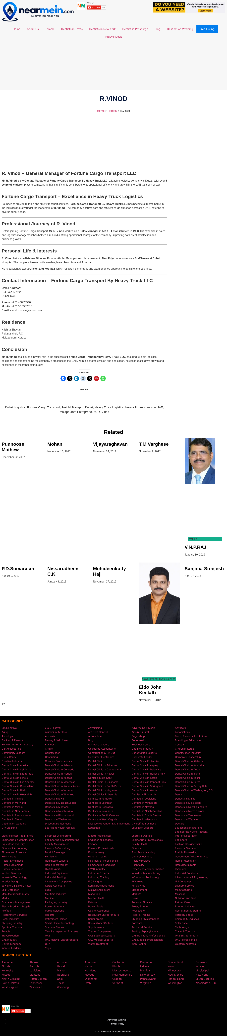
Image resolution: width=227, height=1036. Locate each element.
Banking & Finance (12, 740)
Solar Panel (181, 923)
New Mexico (175, 974)
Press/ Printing (140, 906)
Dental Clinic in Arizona (58, 765)
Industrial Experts (98, 873)
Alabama (7, 962)
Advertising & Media (143, 727)
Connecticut (175, 962)
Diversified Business (144, 823)
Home (16, 29)
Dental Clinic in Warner (145, 790)
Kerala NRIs (138, 885)
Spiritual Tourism (12, 927)
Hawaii (61, 966)
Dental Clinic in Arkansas (102, 765)
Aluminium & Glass (56, 732)
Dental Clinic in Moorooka (60, 782)
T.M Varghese (154, 444)
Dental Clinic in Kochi (187, 777)
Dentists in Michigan (100, 802)
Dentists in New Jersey (15, 811)
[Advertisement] (113, 65)
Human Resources (12, 869)
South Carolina (204, 978)
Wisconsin (35, 987)
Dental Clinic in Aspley (145, 765)
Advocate (180, 727)
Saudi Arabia (95, 919)
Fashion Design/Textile (188, 844)
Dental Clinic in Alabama (189, 761)
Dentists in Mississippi (188, 802)
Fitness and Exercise (14, 852)
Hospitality (138, 864)
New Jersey (147, 974)
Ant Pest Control (98, 732)
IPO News (137, 881)
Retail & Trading (141, 914)
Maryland (90, 970)
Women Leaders (11, 948)
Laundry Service (184, 885)
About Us (33, 29)
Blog (157, 29)
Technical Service (142, 927)
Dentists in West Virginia (102, 819)
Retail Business (184, 914)
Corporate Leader (142, 757)
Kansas (199, 966)
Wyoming (63, 987)
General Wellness (142, 856)
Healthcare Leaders (56, 860)
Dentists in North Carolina (147, 811)
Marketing (94, 894)
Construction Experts (144, 752)
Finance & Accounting (14, 848)
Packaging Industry (56, 902)
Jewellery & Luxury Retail (16, 885)
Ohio (60, 978)
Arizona (62, 962)
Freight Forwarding (186, 852)
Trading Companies (99, 931)
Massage (180, 894)
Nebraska (63, 974)
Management (139, 889)
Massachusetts (121, 970)
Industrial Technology (14, 877)
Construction (52, 752)
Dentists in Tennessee (188, 815)
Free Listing (207, 29)
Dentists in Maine (185, 798)
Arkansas (90, 962)
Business (50, 744)
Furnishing (51, 856)
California (118, 962)
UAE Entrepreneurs (186, 935)
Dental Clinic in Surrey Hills (191, 786)
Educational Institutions (188, 827)
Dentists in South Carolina (103, 815)
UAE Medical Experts (100, 939)
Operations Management (16, 902)
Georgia (34, 966)
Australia (50, 736)
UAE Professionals (186, 939)
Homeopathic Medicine (101, 864)
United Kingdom (11, 943)
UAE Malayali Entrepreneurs (61, 939)
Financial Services (185, 848)
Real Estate (138, 910)
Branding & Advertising (188, 740)
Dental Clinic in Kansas (58, 777)
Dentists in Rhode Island (59, 815)
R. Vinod (103, 412)
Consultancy (9, 757)
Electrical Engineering (58, 835)
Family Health (140, 844)
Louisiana (35, 970)
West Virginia (10, 987)
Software (137, 923)
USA (47, 943)
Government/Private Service (191, 856)
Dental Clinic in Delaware (146, 769)
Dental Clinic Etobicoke (145, 761)
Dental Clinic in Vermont (59, 790)
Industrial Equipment (57, 873)
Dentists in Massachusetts (60, 802)
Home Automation (185, 860)
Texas (60, 983)
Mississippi (202, 970)
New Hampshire (122, 974)
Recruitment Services (14, 914)
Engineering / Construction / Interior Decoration (191, 833)
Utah (88, 983)
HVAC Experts (53, 869)
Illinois (116, 966)
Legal (48, 889)
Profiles (112, 110)
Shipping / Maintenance (145, 919)
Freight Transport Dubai (77, 407)
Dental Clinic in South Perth (104, 786)
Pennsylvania (148, 978)
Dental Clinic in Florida (58, 773)
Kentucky (7, 970)
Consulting (51, 757)
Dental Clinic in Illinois (15, 777)
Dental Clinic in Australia (189, 765)
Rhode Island (176, 978)
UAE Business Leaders (101, 935)
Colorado (146, 962)
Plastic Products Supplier (16, 906)
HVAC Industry (96, 869)
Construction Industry (188, 752)
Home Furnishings (12, 864)
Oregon (117, 978)
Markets (136, 894)
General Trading (97, 856)
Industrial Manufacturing (146, 873)
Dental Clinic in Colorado (59, 769)
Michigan (145, 970)
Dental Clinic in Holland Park (148, 773)
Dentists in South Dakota (146, 815)
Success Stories (54, 927)
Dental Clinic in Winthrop (59, 794)
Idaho (88, 966)
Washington (175, 983)
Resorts (49, 914)
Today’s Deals (113, 36)
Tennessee (36, 983)
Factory (92, 844)
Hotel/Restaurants (185, 864)
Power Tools (95, 906)
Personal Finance (142, 902)
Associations (182, 732)
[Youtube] (118, 997)
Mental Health (96, 898)
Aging (5, 732)
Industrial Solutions (186, 873)
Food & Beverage (55, 852)
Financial (137, 848)
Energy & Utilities (142, 835)
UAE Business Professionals (148, 935)
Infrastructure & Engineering (191, 877)
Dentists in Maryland (14, 802)
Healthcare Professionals (103, 860)
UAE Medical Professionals (147, 939)
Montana (34, 974)
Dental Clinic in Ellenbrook (17, 773)
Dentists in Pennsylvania (16, 815)
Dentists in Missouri (13, 806)
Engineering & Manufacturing (62, 839)
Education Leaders (142, 827)
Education (94, 827)
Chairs (49, 748)
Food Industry (96, 852)
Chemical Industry (142, 748)
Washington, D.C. (206, 983)
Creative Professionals (58, 761)
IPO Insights (95, 881)
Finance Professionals (101, 848)
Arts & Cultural (140, 732)
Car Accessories (11, 748)
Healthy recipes (141, 860)
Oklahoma (91, 978)
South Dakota (10, 983)
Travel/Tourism (10, 935)
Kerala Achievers (55, 885)
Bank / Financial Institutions (191, 736)
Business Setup (141, 744)
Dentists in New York (102, 29)
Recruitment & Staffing (188, 910)
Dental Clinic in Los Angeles (18, 782)
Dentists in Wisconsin (144, 819)
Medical (49, 898)
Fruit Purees (9, 856)
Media (5, 898)
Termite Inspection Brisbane (61, 931)
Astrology (7, 736)
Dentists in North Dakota (189, 811)
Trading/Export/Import (145, 931)
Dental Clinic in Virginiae (102, 790)
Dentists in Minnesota (144, 802)
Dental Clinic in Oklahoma (103, 782)
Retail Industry (10, 919)
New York (201, 974)
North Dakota (38, 978)
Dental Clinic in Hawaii (101, 773)
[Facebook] (108, 997)
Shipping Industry (12, 923)
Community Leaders (13, 752)
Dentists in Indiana (12, 798)
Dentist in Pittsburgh (135, 29)
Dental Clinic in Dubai (187, 769)
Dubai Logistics (15, 407)
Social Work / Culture (100, 923)
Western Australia (185, 943)
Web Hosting (139, 943)
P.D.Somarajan (18, 568)
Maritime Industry (55, 894)
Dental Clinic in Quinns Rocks (62, 786)
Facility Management (57, 844)
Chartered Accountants (102, 748)
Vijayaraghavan (110, 444)
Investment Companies (58, 881)
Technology (182, 927)
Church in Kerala (184, 748)
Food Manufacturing (143, 852)
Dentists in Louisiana (144, 798)
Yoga (48, 948)
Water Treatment (98, 943)
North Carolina (11, 978)
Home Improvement (56, 864)
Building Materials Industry (17, 744)
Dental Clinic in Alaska (15, 765)
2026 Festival (53, 727)
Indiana (144, 966)
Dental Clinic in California (16, 769)
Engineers (181, 839)
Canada (179, 744)
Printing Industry (185, 906)
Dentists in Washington (58, 819)
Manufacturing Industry (15, 894)
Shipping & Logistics (187, 919)
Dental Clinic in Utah (14, 790)
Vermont (117, 983)
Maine (60, 970)
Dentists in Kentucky (100, 798)
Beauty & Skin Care (56, 740)
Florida (6, 966)
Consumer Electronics (101, 757)
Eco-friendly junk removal (60, 827)
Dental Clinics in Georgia (102, 794)
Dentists (180, 794)
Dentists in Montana (56, 806)
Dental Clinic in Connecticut (104, 769)
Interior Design (10, 881)
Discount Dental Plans (58, 823)
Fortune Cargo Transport (43, 407)
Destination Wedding (180, 29)
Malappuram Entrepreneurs (78, 412)
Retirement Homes (56, 919)
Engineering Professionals (147, 839)
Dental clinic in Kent (100, 777)
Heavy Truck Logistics (109, 407)
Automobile (95, 736)
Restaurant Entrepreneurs (103, 914)
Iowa (171, 966)
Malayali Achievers (99, 889)
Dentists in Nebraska (100, 806)
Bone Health (139, 740)
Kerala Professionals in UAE (144, 407)
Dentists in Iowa (54, 798)
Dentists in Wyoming (187, 819)
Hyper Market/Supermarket (148, 869)
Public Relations (54, 910)
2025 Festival (9, 727)
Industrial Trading (55, 877)
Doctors (179, 823)
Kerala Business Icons (101, 885)
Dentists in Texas (72, 29)
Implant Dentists (11, 873)
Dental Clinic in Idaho (187, 773)
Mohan (54, 444)
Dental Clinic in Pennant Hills (149, 782)
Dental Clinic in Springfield (147, 786)
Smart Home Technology (59, 923)
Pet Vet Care (182, 902)
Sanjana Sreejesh (204, 568)
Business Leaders (98, 744)
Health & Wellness (12, 860)
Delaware (201, 962)
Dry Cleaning (9, 827)
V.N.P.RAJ (195, 547)
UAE (47, 935)
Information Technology (146, 877)
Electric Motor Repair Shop (17, 835)
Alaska (33, 962)
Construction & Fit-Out (101, 752)
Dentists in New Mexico (59, 811)
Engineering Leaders (100, 839)
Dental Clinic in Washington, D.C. (194, 790)
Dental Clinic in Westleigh (17, 794)
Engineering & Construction (18, 839)
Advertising (95, 727)
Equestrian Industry (13, 844)
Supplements (96, 927)
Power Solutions (54, 906)
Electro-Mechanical (99, 835)
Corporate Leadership (188, 757)
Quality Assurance (99, 910)
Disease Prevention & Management (109, 823)
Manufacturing (183, 889)
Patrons (92, 902)
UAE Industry (9, 939)
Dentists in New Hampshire (191, 806)
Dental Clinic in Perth (187, 782)
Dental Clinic (95, 761)
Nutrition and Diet (185, 898)
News (135, 898)
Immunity (180, 869)
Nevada (89, 974)
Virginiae (145, 983)
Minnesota (174, 970)
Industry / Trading (98, 877)
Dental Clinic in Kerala (144, 777)
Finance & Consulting (57, 848)
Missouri (7, 974)
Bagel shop (138, 736)
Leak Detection (10, 889)
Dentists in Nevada (143, 806)
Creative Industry (12, 761)
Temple (50, 29)
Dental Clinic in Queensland (18, 786)
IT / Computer (183, 881)
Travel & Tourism (185, 931)
